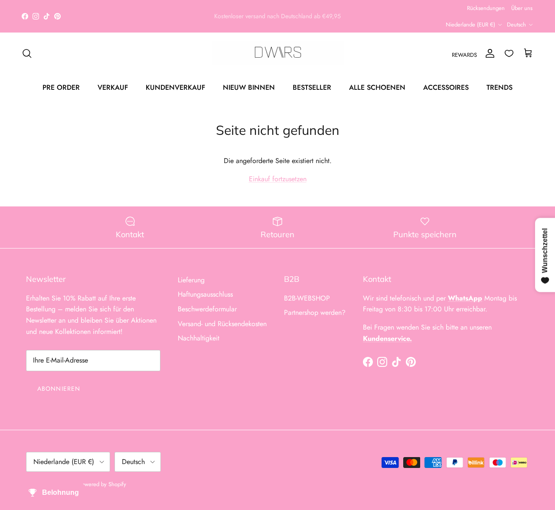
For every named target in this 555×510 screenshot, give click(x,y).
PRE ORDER (61, 87)
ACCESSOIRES (446, 87)
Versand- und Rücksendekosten (222, 324)
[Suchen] (27, 53)
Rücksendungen (486, 8)
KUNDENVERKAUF (175, 87)
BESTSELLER (312, 87)
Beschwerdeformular (207, 309)
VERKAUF (113, 87)
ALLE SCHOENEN (377, 87)
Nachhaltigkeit (198, 338)
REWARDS (464, 55)
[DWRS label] (278, 53)
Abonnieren (58, 388)
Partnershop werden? (315, 312)
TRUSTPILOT (280, 19)
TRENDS (499, 87)
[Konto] (488, 53)
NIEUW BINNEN (249, 87)
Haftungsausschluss (205, 294)
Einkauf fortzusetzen (278, 179)
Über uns (521, 8)
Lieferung (191, 280)
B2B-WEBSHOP (307, 298)
